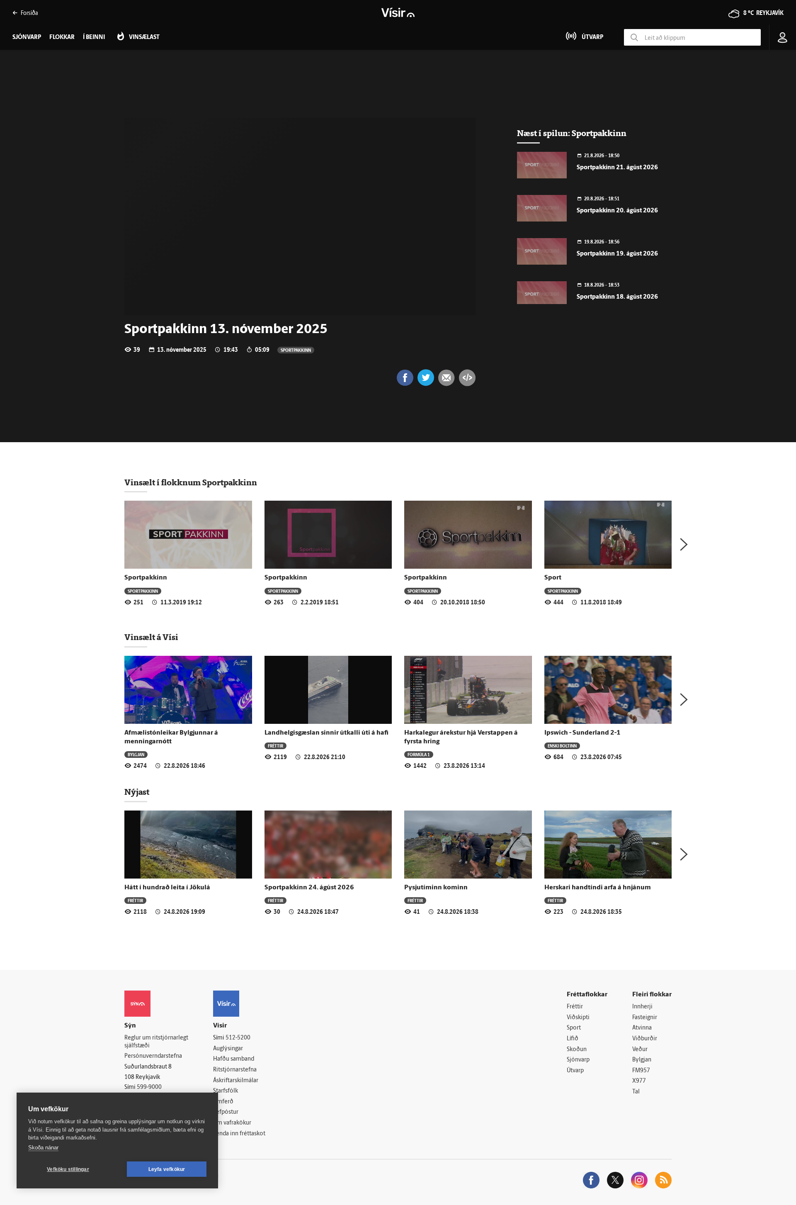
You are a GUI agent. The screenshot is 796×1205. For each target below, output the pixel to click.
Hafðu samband (233, 1059)
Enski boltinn (562, 745)
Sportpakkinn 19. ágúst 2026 (617, 254)
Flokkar (62, 37)
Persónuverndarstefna (153, 1056)
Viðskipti (578, 1018)
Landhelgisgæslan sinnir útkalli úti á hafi (326, 733)
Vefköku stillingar (68, 1169)
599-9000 (149, 1087)
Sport (552, 578)
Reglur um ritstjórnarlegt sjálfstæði (156, 1042)
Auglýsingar (228, 1049)
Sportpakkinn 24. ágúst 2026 (309, 887)
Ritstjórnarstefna (235, 1070)
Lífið (572, 1039)
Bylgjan (136, 754)
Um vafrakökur (232, 1123)
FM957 (641, 1071)
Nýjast (136, 792)
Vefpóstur (225, 1112)
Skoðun (577, 1050)
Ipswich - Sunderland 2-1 (582, 733)
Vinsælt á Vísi (151, 637)
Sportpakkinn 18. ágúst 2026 (617, 297)
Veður (640, 1050)
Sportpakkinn (296, 349)
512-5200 (238, 1038)
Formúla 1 (419, 754)
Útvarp (575, 1071)
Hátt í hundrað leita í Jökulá (167, 887)
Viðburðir (644, 1039)
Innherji (642, 1007)
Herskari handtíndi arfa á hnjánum (597, 887)
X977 (639, 1081)
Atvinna (642, 1028)
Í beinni (94, 37)
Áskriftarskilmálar (235, 1081)
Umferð (223, 1102)
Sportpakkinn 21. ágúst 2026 (617, 168)
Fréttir (275, 745)
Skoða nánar (43, 1147)
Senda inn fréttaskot (239, 1134)
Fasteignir (644, 1018)
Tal (636, 1092)
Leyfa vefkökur (166, 1169)
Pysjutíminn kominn (436, 887)
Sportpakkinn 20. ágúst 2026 (617, 211)
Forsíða (29, 12)
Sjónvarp (578, 1060)
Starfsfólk (225, 1091)
